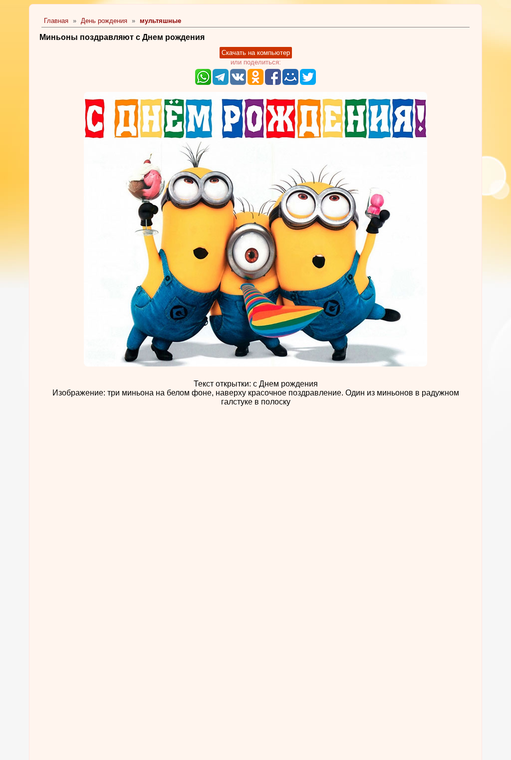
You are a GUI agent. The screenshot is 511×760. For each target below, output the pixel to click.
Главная (56, 20)
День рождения (104, 20)
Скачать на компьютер (256, 52)
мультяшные (160, 20)
